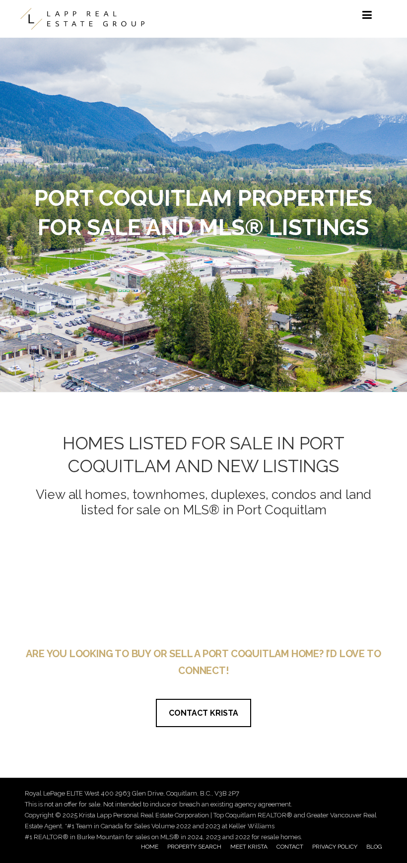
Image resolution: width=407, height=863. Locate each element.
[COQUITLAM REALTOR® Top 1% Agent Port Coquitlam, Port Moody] (82, 19)
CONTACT (289, 847)
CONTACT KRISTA (203, 713)
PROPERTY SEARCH (194, 847)
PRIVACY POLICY (334, 847)
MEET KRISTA (249, 847)
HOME (149, 847)
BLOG (374, 847)
